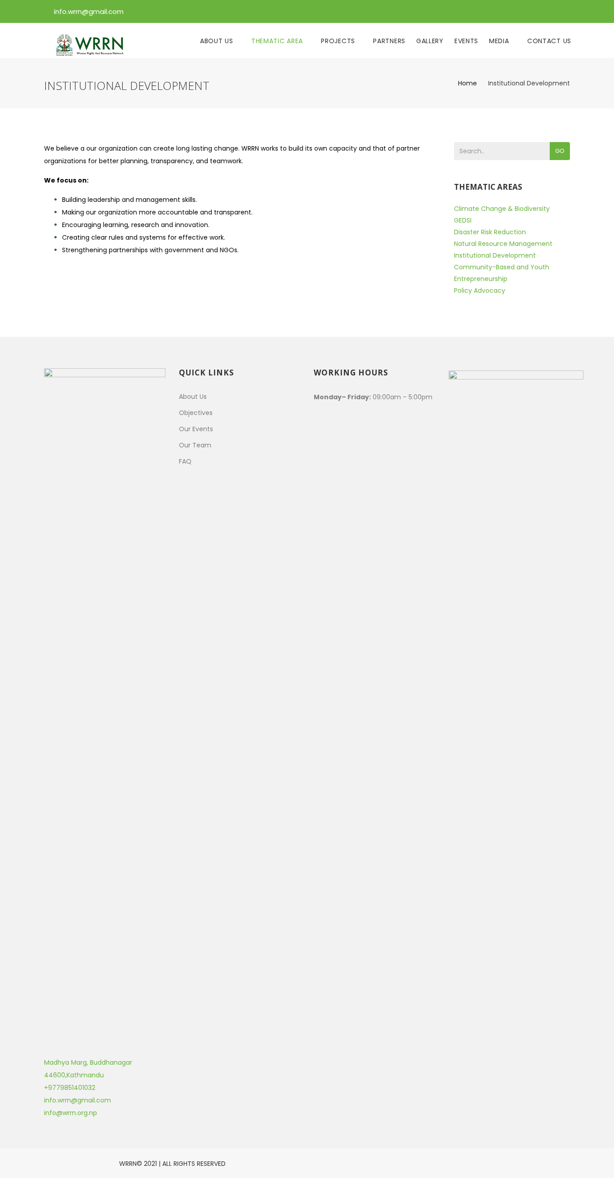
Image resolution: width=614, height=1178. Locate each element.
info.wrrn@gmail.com (89, 11)
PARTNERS (389, 40)
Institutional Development (495, 255)
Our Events (196, 428)
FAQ (185, 461)
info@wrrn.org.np (70, 1112)
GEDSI (463, 220)
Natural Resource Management (503, 243)
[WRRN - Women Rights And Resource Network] (92, 41)
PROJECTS (339, 40)
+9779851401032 (69, 1087)
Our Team (195, 445)
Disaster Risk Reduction (490, 232)
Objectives (196, 412)
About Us (193, 396)
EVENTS (466, 40)
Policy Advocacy (479, 290)
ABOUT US (217, 40)
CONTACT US (549, 40)
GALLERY (430, 40)
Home (467, 83)
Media (500, 40)
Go (560, 151)
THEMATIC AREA (278, 40)
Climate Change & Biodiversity (502, 208)
